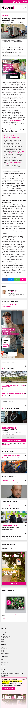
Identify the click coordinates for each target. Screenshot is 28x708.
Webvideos (3, 652)
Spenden (25, 1)
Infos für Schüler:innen (6, 638)
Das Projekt (3, 632)
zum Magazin (8, 689)
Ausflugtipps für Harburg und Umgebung (13, 366)
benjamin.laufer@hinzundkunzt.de (16, 291)
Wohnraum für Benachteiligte (10, 506)
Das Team (3, 634)
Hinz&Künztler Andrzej (8, 480)
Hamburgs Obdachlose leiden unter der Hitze (13, 20)
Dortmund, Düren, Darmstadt (10, 525)
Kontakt (2, 641)
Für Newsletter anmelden (14, 440)
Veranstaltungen (5, 653)
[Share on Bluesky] (11, 279)
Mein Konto (13, 1)
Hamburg (12, 304)
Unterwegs (3, 664)
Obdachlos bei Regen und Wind (10, 406)
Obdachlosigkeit (6, 306)
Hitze (16, 304)
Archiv (2, 650)
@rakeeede (11, 293)
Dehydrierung (5, 304)
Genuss (2, 659)
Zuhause (3, 666)
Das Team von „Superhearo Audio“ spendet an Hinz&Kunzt (13, 386)
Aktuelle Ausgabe (5, 648)
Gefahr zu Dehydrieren (15, 120)
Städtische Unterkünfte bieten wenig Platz (13, 393)
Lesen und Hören (5, 662)
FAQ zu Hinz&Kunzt (5, 631)
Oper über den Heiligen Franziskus (11, 455)
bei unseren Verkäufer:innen (15, 685)
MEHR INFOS (14, 77)
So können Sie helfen (6, 636)
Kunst (2, 661)
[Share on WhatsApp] (17, 279)
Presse (2, 639)
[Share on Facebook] (5, 279)
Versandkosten (7, 618)
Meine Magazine (16, 1)
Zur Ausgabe (14, 583)
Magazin (3, 647)
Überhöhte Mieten (7, 533)
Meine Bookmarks (19, 1)
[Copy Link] (23, 279)
